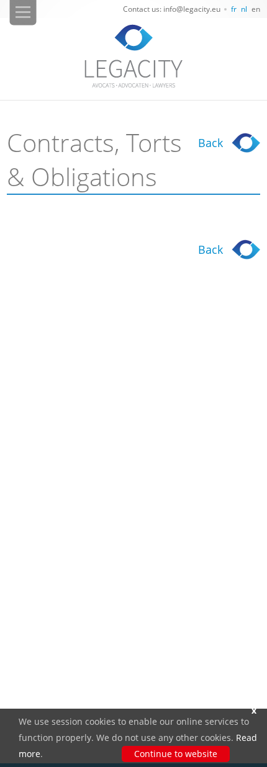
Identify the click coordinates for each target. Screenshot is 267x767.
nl (244, 9)
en (255, 9)
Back (210, 142)
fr (234, 9)
